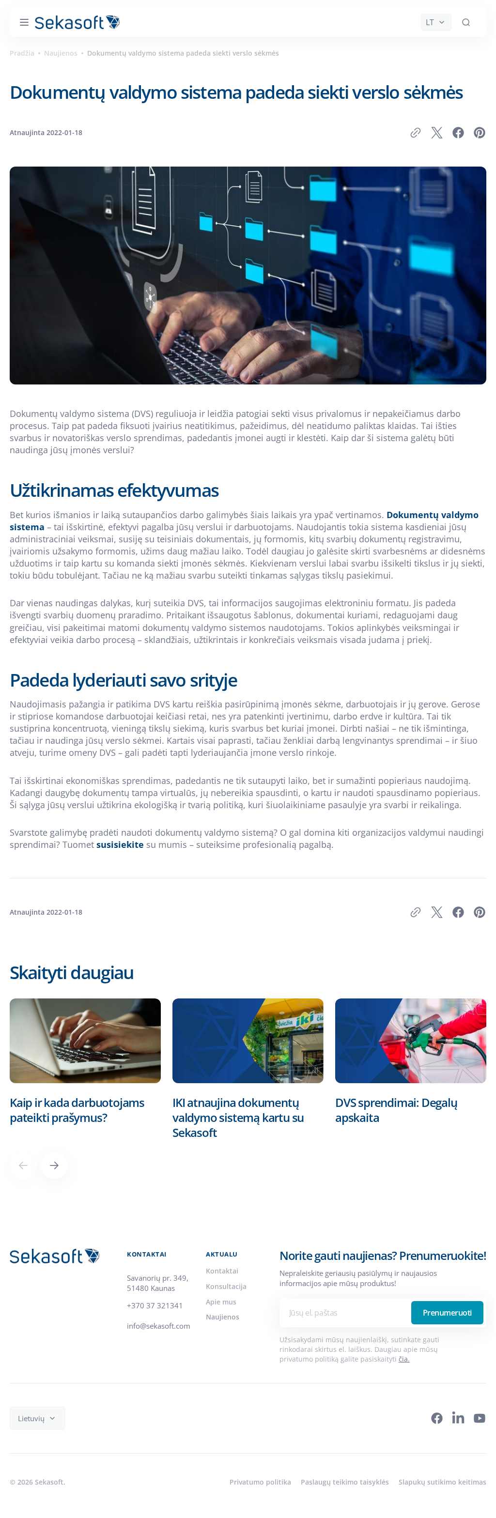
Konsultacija (226, 1298)
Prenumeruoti (440, 1324)
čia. (397, 1371)
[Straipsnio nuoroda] (85, 1081)
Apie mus (221, 1314)
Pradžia (22, 53)
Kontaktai (222, 1283)
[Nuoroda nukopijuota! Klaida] (408, 132)
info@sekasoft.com (158, 1338)
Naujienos (61, 53)
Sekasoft (49, 1494)
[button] (24, 22)
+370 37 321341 (155, 1317)
